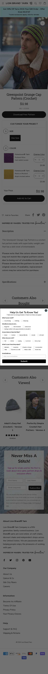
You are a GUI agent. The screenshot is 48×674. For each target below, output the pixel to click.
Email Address (6, 353)
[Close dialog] (46, 310)
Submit (24, 361)
